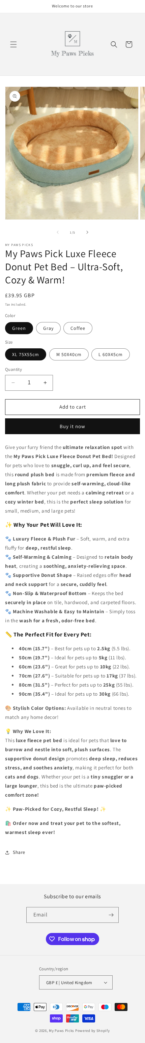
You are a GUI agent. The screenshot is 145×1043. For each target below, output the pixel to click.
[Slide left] (57, 232)
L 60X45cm (110, 354)
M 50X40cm (69, 354)
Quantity (13, 369)
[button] (13, 44)
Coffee (77, 328)
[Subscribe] (111, 915)
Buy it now (72, 426)
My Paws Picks (61, 1030)
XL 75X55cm (25, 354)
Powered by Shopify (92, 1030)
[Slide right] (87, 232)
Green (19, 328)
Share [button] (19, 852)
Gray (48, 328)
